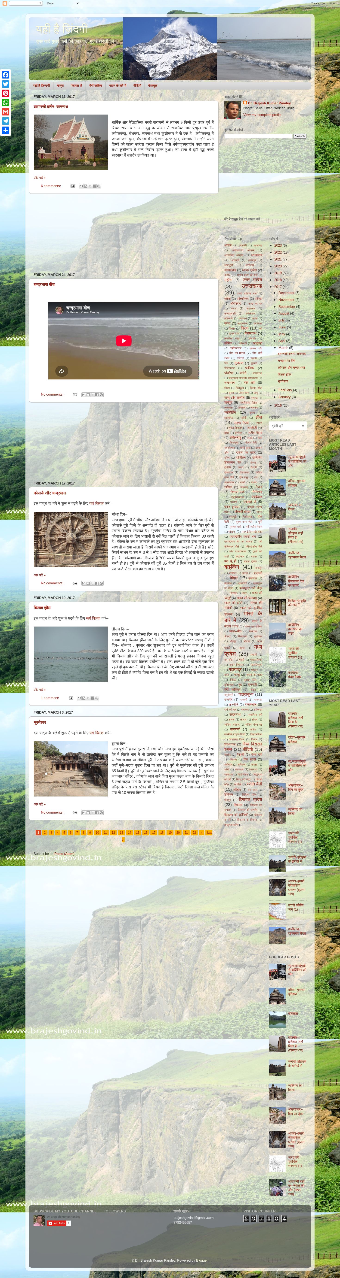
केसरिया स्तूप (232, 338)
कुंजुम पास (234, 333)
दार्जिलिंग (241, 457)
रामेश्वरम (258, 709)
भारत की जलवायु (247, 598)
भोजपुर (233, 641)
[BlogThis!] (85, 186)
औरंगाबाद (235, 303)
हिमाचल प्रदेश (250, 799)
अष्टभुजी (228, 265)
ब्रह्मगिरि (242, 583)
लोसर (254, 719)
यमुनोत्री (228, 695)
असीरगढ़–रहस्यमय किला (297, 555)
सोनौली (237, 784)
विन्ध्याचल (229, 744)
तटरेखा (238, 433)
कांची (254, 318)
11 (105, 832)
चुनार (231, 392)
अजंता (228, 245)
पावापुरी (233, 516)
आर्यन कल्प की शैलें (247, 275)
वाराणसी (235, 729)
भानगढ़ (233, 593)
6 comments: (51, 186)
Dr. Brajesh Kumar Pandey (269, 103)
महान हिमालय (236, 664)
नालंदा (254, 482)
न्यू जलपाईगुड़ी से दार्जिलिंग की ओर (297, 461)
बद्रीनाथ (240, 556)
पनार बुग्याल (231, 507)
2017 (278, 287)
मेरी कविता (95, 86)
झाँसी (244, 417)
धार (255, 477)
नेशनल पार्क (237, 492)
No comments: (52, 394)
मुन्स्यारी (252, 684)
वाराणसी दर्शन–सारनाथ (51, 106)
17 (153, 832)
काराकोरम (242, 323)
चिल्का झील (42, 608)
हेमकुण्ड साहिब (231, 825)
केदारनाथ (251, 333)
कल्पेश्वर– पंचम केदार (294, 675)
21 (186, 832)
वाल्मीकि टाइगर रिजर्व (234, 734)
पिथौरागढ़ (247, 516)
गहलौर (253, 358)
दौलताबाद (244, 472)
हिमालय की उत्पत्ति (247, 810)
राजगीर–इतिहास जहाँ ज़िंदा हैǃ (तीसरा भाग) (295, 535)
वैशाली (240, 754)
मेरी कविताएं (232, 689)
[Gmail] (5, 111)
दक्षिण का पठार (246, 452)
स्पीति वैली (254, 783)
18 (162, 832)
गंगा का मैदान (237, 353)
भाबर (244, 593)
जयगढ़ (254, 398)
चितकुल (240, 388)
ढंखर (226, 433)
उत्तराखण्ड (252, 286)
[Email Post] (72, 186)
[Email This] (81, 186)
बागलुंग (258, 567)
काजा (227, 323)
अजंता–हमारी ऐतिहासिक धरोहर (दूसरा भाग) (296, 887)
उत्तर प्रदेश (252, 279)
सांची (226, 769)
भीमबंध (227, 636)
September (287, 307)
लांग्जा (232, 719)
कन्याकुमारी (230, 313)
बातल (245, 573)
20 (178, 832)
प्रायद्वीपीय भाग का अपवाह (238, 541)
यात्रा (60, 86)
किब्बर (232, 328)
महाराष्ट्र (235, 669)
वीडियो (137, 86)
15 (137, 832)
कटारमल (251, 308)
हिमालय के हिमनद (247, 819)
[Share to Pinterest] (98, 186)
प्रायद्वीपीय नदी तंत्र (252, 531)
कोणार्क (252, 338)
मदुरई (242, 647)
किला (244, 328)
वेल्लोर (227, 754)
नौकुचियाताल (237, 497)
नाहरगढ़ (244, 487)
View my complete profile (262, 115)
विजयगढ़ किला (237, 739)
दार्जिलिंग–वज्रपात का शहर (295, 629)
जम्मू (256, 392)
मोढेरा (253, 689)
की (260, 328)
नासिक (228, 487)
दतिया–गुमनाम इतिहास (296, 483)
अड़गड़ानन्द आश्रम (243, 250)
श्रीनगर (228, 764)
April (282, 341)
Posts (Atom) (64, 854)
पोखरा (232, 531)
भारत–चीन (235, 631)
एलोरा (227, 298)
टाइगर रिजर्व (241, 423)
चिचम (227, 388)
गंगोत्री (240, 358)
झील (259, 417)
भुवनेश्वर (40, 722)
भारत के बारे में (117, 86)
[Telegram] (5, 121)
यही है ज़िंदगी (61, 29)
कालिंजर (258, 323)
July (282, 320)
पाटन (259, 512)
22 (194, 832)
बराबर (254, 556)
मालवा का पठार (254, 674)
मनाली (254, 654)
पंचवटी (233, 502)
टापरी (259, 423)
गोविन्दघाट (229, 368)
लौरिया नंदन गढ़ (253, 724)
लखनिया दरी (255, 714)
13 (121, 832)
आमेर (227, 275)
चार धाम (249, 383)
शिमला (233, 759)
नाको (242, 482)
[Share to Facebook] (94, 186)
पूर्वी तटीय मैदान (254, 526)
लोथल (243, 719)
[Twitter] (5, 84)
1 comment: (50, 698)
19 (170, 832)
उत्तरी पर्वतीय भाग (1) (295, 907)
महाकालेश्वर (256, 659)
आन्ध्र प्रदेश (249, 270)
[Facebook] (5, 74)
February (285, 390)
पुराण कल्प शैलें (244, 522)
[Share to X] (90, 186)
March (283, 348)
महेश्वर (254, 670)
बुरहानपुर (252, 578)
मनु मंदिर (228, 659)
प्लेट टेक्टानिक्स (237, 551)
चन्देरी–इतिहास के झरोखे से (297, 859)
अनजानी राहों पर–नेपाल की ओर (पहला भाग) (296, 1187)
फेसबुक (152, 86)
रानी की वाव (230, 709)
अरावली (235, 260)
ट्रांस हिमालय (235, 428)
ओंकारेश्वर (243, 298)
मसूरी (241, 659)
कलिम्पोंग (228, 318)
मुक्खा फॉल (250, 679)
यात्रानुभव (245, 694)
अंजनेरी (243, 245)
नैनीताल (257, 492)
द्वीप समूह (244, 477)
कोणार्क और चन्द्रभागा (50, 493)
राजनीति (233, 704)
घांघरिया (228, 373)
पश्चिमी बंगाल (242, 512)
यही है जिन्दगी (41, 86)
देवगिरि (227, 467)
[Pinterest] (5, 93)
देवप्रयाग (228, 472)
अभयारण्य (256, 255)
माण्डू (237, 674)
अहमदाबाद (230, 270)
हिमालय (238, 805)
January (285, 397)
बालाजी (258, 573)
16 (145, 832)
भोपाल (247, 641)
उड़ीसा (228, 280)
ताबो (260, 437)
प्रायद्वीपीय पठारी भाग (243, 536)
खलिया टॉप (256, 348)
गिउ (226, 363)
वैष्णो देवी (256, 754)
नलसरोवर (229, 482)
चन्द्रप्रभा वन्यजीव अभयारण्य (243, 378)
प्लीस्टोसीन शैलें (254, 546)
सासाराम (228, 774)
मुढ (240, 684)
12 (113, 832)
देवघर (241, 467)
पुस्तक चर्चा (235, 526)
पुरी (260, 522)
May (282, 334)
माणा (226, 674)
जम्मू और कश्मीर (234, 398)
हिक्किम (228, 794)
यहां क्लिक (96, 503)
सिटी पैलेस (243, 774)
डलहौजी (252, 428)
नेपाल (258, 487)
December (286, 293)
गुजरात (239, 363)
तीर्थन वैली (251, 442)
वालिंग (253, 729)
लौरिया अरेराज (231, 724)
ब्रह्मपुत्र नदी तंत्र (250, 588)
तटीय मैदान (255, 433)
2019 (278, 273)
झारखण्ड (228, 417)
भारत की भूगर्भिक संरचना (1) (295, 653)
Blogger (201, 1260)
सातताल (239, 769)
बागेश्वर (232, 573)
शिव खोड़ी (250, 759)
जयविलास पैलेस (248, 402)
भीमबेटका (242, 636)
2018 (278, 280)
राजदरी (243, 699)
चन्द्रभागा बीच (44, 284)
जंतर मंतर (244, 392)
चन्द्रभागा (229, 383)
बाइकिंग (231, 567)
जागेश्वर (241, 407)
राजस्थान (251, 704)
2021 (278, 259)
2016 (278, 405)
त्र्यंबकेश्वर (229, 447)
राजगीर (228, 699)
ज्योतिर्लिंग (230, 412)
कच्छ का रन (255, 303)
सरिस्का (242, 764)
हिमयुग (227, 800)
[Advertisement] (124, 233)
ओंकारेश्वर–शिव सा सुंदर (295, 787)
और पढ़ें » (40, 178)
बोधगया (228, 583)
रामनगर (245, 709)
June (282, 327)
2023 (278, 245)
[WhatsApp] (5, 102)
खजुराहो (257, 343)
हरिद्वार (237, 789)
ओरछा (258, 298)
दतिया (227, 457)
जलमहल (228, 407)
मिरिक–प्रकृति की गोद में (297, 603)
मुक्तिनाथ (229, 684)
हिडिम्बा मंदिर (249, 794)
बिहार (234, 577)
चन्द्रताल (257, 373)
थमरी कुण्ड (245, 447)
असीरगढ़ (249, 265)
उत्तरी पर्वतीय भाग (247, 293)
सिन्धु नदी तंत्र (243, 779)
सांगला (254, 764)
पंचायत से (76, 86)
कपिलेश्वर (250, 313)
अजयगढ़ (258, 245)
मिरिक (233, 679)
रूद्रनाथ (235, 714)
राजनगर (258, 699)
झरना (252, 412)
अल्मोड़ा (252, 260)
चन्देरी (243, 373)
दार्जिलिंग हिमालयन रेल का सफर (296, 581)
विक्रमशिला (256, 734)
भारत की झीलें (233, 603)
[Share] (5, 130)
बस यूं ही (230, 561)
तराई (249, 437)
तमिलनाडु (235, 437)
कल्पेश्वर (243, 318)
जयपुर (228, 402)
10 (97, 832)
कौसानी (243, 343)
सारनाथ (253, 769)
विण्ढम (254, 739)
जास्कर (254, 407)
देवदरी (254, 467)
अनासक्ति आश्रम (233, 255)
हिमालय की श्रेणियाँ (235, 815)
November (286, 300)
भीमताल (253, 631)
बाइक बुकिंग (250, 561)
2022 (278, 252)
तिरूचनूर (234, 442)
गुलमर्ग (254, 363)
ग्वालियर (249, 368)
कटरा (234, 308)
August (284, 313)
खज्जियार (235, 348)
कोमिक (228, 343)
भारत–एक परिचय (253, 626)
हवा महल (252, 789)
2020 (278, 266)
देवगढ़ (253, 462)
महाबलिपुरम (256, 664)
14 (129, 832)
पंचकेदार (257, 497)
